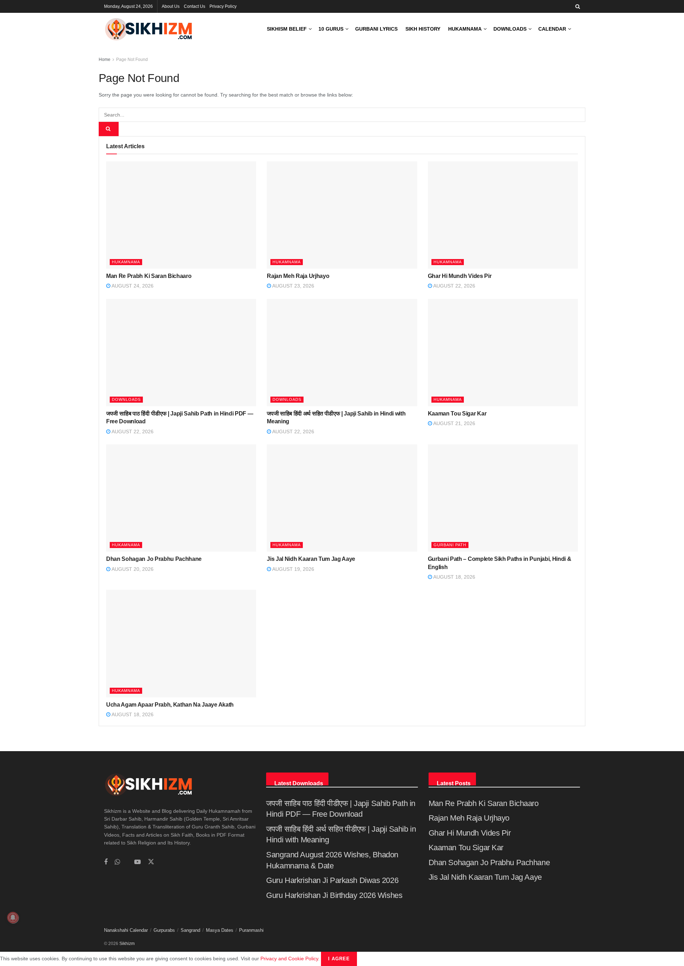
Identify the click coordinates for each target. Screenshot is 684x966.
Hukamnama (465, 29)
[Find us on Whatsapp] (117, 862)
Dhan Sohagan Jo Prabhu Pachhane (154, 559)
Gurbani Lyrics (376, 29)
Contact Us (194, 6)
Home (104, 59)
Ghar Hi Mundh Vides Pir (460, 276)
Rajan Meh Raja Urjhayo (298, 276)
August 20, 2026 (132, 569)
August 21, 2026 (453, 423)
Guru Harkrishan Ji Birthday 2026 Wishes (334, 895)
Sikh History (422, 29)
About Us (171, 6)
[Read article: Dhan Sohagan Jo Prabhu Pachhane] (181, 498)
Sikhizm (127, 943)
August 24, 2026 (132, 286)
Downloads (510, 29)
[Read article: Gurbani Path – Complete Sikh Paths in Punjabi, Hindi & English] (503, 498)
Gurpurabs (164, 930)
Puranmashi (251, 930)
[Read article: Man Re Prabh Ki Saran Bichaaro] (181, 215)
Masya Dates (219, 930)
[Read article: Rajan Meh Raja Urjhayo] (342, 215)
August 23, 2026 (292, 286)
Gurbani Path (450, 545)
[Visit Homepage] (148, 29)
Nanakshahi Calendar (126, 930)
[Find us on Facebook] (106, 862)
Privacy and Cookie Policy (289, 958)
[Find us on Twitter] (151, 862)
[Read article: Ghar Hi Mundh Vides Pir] (503, 215)
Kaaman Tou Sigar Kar (457, 413)
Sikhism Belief (287, 29)
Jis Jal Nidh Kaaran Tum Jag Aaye (311, 559)
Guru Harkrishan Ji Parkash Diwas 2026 (332, 880)
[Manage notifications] (13, 917)
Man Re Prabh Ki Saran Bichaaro (148, 276)
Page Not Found (132, 59)
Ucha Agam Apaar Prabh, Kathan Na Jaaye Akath (170, 705)
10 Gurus (330, 29)
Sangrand (190, 930)
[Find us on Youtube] (137, 862)
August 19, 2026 (292, 569)
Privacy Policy (223, 6)
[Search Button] (577, 6)
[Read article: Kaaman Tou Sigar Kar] (503, 352)
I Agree (339, 958)
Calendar (552, 29)
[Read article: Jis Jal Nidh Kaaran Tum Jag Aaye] (342, 498)
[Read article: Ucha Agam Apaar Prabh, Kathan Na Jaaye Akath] (181, 643)
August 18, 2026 (453, 577)
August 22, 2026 (453, 286)
